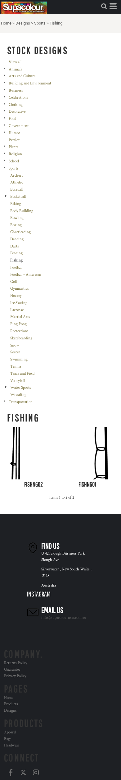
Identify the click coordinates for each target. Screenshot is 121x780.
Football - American (25, 274)
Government (19, 126)
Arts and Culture (22, 76)
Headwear (11, 745)
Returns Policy (15, 663)
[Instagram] (36, 772)
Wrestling (18, 394)
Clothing (16, 104)
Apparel (10, 732)
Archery (16, 175)
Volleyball (17, 380)
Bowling (17, 217)
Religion (15, 154)
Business (16, 90)
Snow (14, 345)
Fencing (16, 253)
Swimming (19, 359)
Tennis (15, 366)
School (14, 161)
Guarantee (12, 669)
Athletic (16, 182)
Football (16, 267)
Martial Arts (20, 317)
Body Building (21, 211)
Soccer (15, 352)
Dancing (17, 239)
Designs (23, 23)
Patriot (14, 140)
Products (11, 704)
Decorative (17, 111)
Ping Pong (18, 324)
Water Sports (20, 387)
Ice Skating (18, 303)
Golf (13, 281)
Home (6, 23)
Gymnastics (19, 288)
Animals (15, 69)
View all (15, 62)
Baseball (16, 189)
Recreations (19, 331)
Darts (14, 246)
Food (12, 118)
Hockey (16, 295)
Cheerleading (20, 232)
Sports (40, 23)
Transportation (21, 402)
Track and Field (22, 373)
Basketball (18, 196)
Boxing (16, 225)
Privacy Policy (15, 676)
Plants (13, 147)
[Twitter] (23, 772)
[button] (104, 6)
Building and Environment (30, 83)
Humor (14, 133)
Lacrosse (17, 310)
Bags (7, 738)
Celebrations (18, 97)
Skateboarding (21, 338)
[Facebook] (10, 772)
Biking (15, 203)
